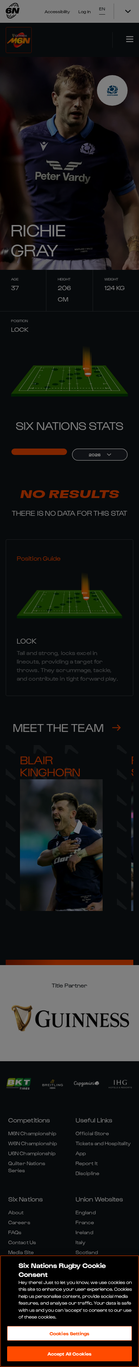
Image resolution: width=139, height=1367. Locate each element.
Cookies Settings (69, 1333)
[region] (69, 1311)
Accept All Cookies (69, 1353)
